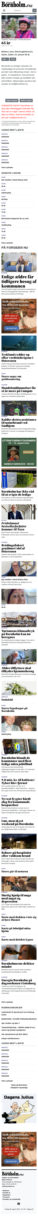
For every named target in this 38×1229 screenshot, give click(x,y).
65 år (3, 238)
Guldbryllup (6, 225)
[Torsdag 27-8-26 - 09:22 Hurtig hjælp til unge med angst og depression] (19, 884)
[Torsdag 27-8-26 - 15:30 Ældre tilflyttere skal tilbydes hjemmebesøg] (19, 657)
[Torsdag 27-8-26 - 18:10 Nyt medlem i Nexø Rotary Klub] (19, 569)
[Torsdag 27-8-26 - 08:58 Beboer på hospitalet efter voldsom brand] (19, 841)
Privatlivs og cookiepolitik (11, 1199)
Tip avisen (6, 1197)
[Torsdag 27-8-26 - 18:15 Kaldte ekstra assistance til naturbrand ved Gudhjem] (19, 408)
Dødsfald (5, 137)
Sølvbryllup (6, 193)
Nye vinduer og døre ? (10, 1023)
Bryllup (4, 199)
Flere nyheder (7, 167)
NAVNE (3, 177)
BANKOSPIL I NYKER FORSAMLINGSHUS (19, 1019)
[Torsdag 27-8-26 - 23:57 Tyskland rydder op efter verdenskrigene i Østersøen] (19, 343)
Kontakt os (6, 1193)
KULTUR (3, 520)
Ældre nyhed (26, 100)
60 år (3, 186)
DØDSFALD (4, 134)
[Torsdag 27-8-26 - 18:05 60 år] (19, 596)
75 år (3, 212)
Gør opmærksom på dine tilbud (14, 1034)
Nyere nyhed (12, 100)
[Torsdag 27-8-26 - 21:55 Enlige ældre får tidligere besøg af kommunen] (19, 262)
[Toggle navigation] (4, 10)
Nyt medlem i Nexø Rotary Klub (14, 180)
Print (13, 59)
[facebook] (19, 1203)
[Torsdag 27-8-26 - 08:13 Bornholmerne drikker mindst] (19, 952)
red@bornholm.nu (8, 1186)
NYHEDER (4, 273)
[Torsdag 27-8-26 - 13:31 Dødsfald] (19, 688)
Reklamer (6, 1190)
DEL (4, 59)
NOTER (3, 373)
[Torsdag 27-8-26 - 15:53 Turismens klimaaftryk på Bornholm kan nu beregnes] (19, 619)
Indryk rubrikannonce (10, 1038)
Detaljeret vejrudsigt (19, 1088)
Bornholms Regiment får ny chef (15, 219)
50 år (3, 206)
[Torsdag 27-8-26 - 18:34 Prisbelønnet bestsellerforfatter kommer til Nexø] (19, 512)
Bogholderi (6, 1195)
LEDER (3, 488)
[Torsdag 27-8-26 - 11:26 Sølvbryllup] (19, 723)
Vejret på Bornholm (19, 1085)
